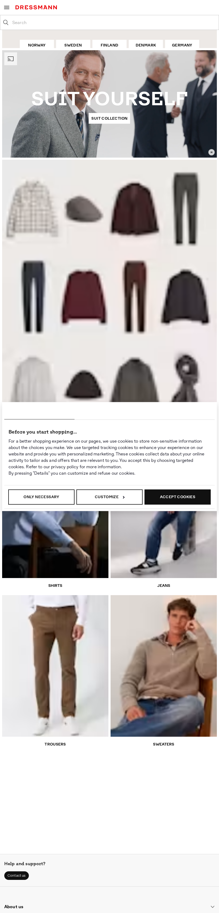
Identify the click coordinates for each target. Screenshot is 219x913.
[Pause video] (211, 152)
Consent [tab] (39, 411)
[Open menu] (6, 7)
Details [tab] (109, 411)
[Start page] (37, 7)
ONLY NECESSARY (41, 497)
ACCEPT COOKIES (177, 497)
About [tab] (179, 411)
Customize (107, 497)
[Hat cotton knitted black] (83, 385)
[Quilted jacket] (187, 299)
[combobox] (114, 22)
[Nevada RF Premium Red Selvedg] (29, 297)
